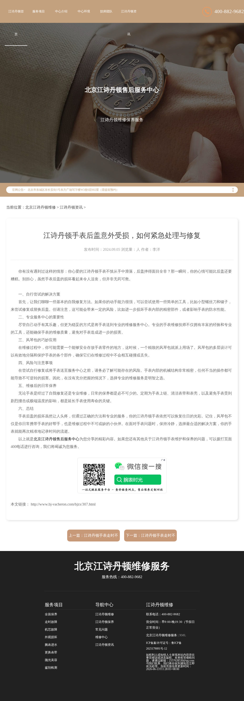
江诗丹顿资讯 (129, 23)
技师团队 (106, 11)
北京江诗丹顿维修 (40, 207)
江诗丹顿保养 (104, 622)
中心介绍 (61, 11)
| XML (181, 635)
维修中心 (101, 637)
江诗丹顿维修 (104, 614)
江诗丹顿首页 (16, 23)
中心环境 (84, 11)
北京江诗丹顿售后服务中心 (56, 439)
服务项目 (38, 11)
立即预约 (122, 358)
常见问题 (101, 629)
